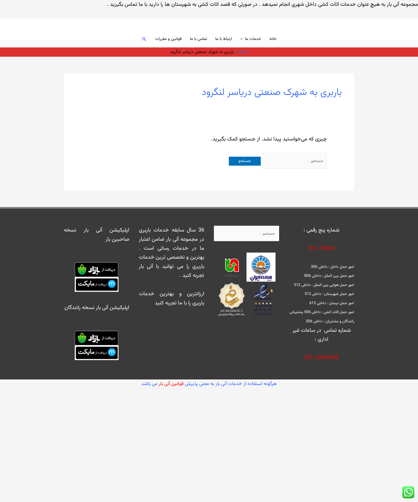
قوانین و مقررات (168, 39)
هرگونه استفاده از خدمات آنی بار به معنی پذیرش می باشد (209, 384)
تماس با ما (198, 39)
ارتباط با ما (223, 39)
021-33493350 (321, 358)
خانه (273, 39)
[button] (144, 39)
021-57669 (321, 248)
